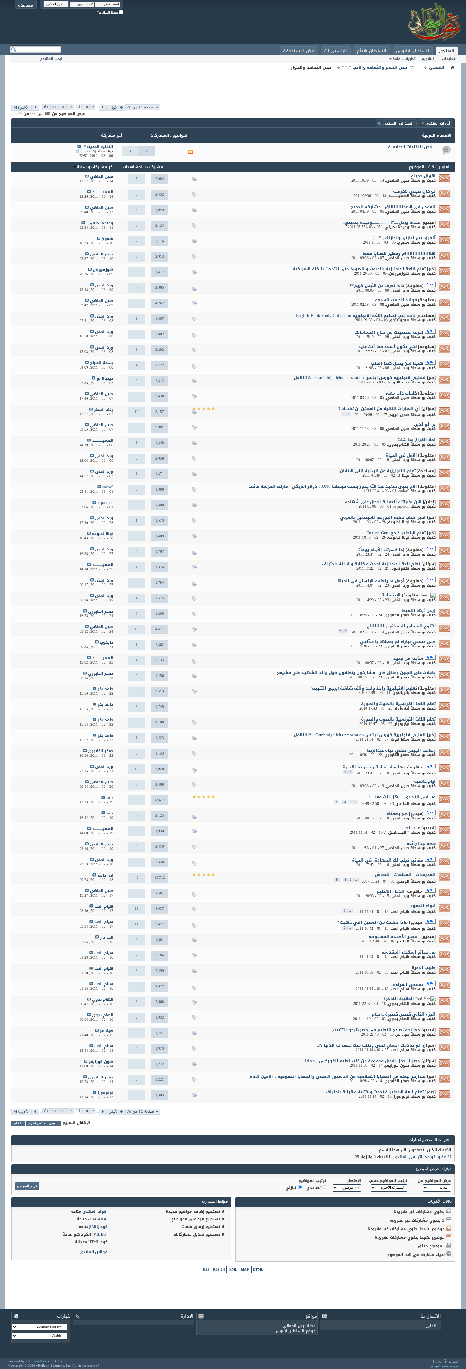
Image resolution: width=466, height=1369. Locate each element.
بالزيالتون (400, 692)
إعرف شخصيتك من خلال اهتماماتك (388, 332)
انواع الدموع (423, 905)
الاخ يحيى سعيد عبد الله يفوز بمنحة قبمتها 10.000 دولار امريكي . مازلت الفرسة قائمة (332, 486)
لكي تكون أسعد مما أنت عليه (387, 346)
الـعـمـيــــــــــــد (398, 195)
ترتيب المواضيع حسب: (387, 1180)
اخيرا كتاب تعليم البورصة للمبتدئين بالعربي (383, 517)
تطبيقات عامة (403, 58)
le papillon (401, 506)
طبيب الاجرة (424, 968)
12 (70, 107)
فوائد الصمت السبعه (396, 300)
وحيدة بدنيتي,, (396, 226)
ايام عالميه (425, 781)
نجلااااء (403, 475)
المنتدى (447, 51)
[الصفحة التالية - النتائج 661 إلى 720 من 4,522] (35, 108)
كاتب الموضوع (421, 167)
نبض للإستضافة (298, 51)
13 (62, 107)
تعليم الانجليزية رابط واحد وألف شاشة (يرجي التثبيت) (364, 688)
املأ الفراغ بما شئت (416, 440)
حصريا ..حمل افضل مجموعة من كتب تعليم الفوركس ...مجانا (362, 1061)
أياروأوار (401, 708)
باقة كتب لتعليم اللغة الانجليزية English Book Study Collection (356, 315)
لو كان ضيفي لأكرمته (414, 191)
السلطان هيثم (371, 51)
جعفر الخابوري (396, 615)
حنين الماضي (397, 180)
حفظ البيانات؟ (108, 13)
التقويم (428, 58)
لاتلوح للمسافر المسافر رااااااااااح (401, 626)
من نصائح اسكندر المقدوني (408, 952)
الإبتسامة (391, 595)
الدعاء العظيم (391, 891)
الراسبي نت (335, 51)
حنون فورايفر (397, 1065)
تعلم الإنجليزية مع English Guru (396, 533)
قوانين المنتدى (93, 1252)
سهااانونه (400, 739)
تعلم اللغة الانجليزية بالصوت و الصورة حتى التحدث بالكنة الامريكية (359, 269)
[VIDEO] (99, 1234)
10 (86, 107)
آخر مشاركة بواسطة (95, 167)
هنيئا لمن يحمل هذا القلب (397, 363)
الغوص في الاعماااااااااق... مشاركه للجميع (393, 207)
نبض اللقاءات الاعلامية (410, 147)
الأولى (113, 108)
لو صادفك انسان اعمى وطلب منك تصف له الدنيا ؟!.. (368, 1045)
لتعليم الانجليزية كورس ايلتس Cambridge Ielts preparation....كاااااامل (360, 378)
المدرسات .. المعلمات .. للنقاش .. (404, 874)
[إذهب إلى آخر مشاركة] (87, 176)
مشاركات (155, 167)
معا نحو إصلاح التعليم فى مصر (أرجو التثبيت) (376, 1030)
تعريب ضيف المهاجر (444, 1365)
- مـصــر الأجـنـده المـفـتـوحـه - (393, 937)
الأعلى (18, 1123)
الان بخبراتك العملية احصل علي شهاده (383, 502)
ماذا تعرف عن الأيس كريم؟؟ (377, 286)
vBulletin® (34, 1361)
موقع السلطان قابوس (295, 1330)
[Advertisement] (233, 85)
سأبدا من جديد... (407, 658)
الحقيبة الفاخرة (398, 999)
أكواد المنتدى (94, 1211)
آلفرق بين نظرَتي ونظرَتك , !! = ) (404, 238)
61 (46, 107)
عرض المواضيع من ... (432, 1180)
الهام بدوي (398, 444)
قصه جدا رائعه (421, 843)
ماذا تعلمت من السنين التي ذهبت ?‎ (372, 922)
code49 (403, 490)
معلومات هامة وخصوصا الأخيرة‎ (374, 767)
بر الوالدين (425, 424)
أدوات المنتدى (438, 123)
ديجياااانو (401, 382)
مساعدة (25, 5)
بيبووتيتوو (399, 320)
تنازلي (291, 1187)
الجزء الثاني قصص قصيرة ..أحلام (404, 1014)
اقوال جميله (423, 176)
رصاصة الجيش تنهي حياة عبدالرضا (401, 750)
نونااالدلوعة (398, 521)
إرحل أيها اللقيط (419, 610)
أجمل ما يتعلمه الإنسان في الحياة (371, 581)
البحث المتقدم (52, 58)
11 (78, 107)
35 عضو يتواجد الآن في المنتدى (422, 1157)
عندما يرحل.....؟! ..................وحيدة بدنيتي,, (381, 222)
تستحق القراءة (408, 984)
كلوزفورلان (399, 273)
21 (54, 107)
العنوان (443, 167)
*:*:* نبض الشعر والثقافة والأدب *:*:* (380, 67)
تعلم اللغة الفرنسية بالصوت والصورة (398, 704)
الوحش (403, 881)
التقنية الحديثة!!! (97, 146)
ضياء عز (402, 1034)
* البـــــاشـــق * (397, 832)
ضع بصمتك (397, 814)
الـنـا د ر (402, 803)
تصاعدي (314, 1187)
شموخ (403, 242)
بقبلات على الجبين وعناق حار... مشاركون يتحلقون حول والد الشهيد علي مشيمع (356, 673)
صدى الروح (399, 414)
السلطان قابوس (412, 51)
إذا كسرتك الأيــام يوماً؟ (381, 550)
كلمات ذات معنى (400, 393)
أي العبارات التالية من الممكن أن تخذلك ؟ (379, 409)
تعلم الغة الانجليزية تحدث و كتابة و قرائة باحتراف (371, 564)
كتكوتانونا (400, 568)
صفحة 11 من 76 (140, 107)
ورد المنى (400, 290)
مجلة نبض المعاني (299, 1325)
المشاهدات (133, 167)
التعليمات (450, 58)
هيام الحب (400, 911)
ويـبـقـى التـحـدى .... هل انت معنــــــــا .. (400, 797)
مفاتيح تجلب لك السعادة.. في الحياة (387, 860)
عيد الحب (411, 828)
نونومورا (401, 1096)
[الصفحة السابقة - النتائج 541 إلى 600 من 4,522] (103, 108)
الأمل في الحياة (401, 455)
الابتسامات (97, 1219)
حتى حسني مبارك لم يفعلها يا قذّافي (398, 642)
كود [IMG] (98, 1226)
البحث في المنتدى (398, 123)
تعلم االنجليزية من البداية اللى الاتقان (378, 471)
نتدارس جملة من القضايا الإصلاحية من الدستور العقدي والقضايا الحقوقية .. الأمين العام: (337, 1076)
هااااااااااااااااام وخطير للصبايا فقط (399, 253)
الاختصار (354, 1180)
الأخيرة (23, 108)
